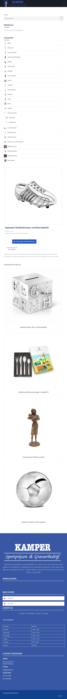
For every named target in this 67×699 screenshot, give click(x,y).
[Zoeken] (61, 18)
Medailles (10, 71)
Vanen (9, 99)
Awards (10, 80)
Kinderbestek (12, 122)
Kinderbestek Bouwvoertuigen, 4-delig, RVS (33, 392)
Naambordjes (11, 160)
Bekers (9, 43)
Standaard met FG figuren (14, 57)
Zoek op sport (11, 66)
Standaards (10, 47)
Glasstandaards (12, 89)
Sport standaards (12, 52)
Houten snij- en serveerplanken (15, 141)
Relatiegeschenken (12, 155)
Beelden (10, 61)
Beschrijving (11, 249)
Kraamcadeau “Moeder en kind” (33, 457)
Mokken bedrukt (12, 137)
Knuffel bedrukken (12, 151)
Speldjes (10, 108)
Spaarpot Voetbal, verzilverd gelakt (33, 522)
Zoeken (6, 14)
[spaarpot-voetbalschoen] (33, 196)
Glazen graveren (12, 132)
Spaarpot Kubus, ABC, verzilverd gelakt (33, 327)
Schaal (9, 103)
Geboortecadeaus (12, 113)
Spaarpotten (12, 117)
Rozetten (10, 94)
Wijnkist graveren (12, 146)
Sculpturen (10, 85)
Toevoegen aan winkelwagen (25, 241)
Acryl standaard (12, 75)
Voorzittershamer (12, 127)
